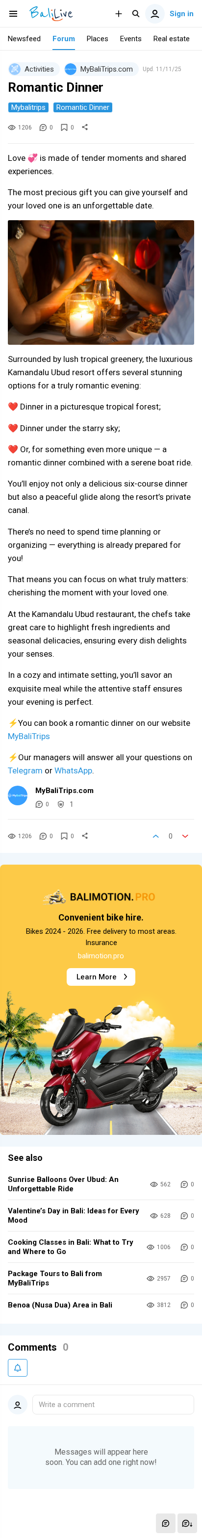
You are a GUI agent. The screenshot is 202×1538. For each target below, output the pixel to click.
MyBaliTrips (29, 736)
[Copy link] (84, 127)
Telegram (25, 770)
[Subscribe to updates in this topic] (17, 1368)
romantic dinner (82, 107)
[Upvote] (156, 836)
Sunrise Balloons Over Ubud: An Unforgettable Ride (63, 1184)
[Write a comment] (166, 1523)
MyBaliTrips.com (64, 790)
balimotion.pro (101, 955)
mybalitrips (28, 107)
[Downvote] (185, 836)
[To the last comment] (187, 1523)
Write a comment (67, 1404)
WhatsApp (73, 770)
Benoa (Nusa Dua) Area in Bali (60, 1305)
